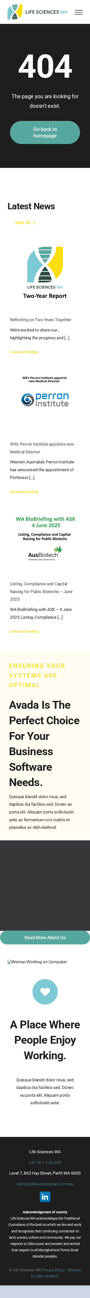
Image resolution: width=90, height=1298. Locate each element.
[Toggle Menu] (78, 12)
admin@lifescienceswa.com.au (44, 1183)
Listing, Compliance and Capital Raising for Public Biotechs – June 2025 (41, 591)
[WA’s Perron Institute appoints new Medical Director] (45, 397)
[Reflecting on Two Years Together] (45, 273)
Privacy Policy (53, 1270)
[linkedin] (45, 1196)
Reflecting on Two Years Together (41, 319)
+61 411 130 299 (45, 1162)
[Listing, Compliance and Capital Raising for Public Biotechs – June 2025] (45, 537)
